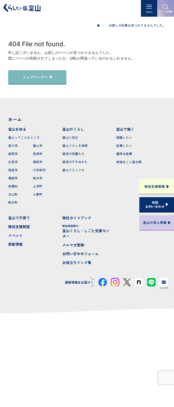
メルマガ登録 (73, 244)
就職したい (124, 137)
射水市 (37, 178)
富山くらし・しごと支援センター (85, 231)
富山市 (37, 145)
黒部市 (37, 162)
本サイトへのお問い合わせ (87, 363)
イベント (15, 235)
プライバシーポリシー (87, 387)
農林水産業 (124, 153)
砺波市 (13, 170)
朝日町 (13, 202)
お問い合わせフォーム (80, 253)
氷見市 (13, 162)
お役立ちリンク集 (76, 262)
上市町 (37, 186)
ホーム (15, 119)
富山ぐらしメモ (73, 170)
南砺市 (13, 178)
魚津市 (37, 153)
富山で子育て (19, 217)
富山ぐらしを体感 (75, 145)
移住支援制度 (19, 226)
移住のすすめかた (75, 162)
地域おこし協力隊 (129, 162)
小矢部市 (39, 170)
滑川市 (13, 145)
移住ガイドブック (76, 217)
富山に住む (70, 137)
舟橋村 (13, 186)
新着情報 (15, 244)
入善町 (37, 194)
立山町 (13, 194)
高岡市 (13, 153)
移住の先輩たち (73, 153)
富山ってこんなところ (24, 137)
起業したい (124, 145)
